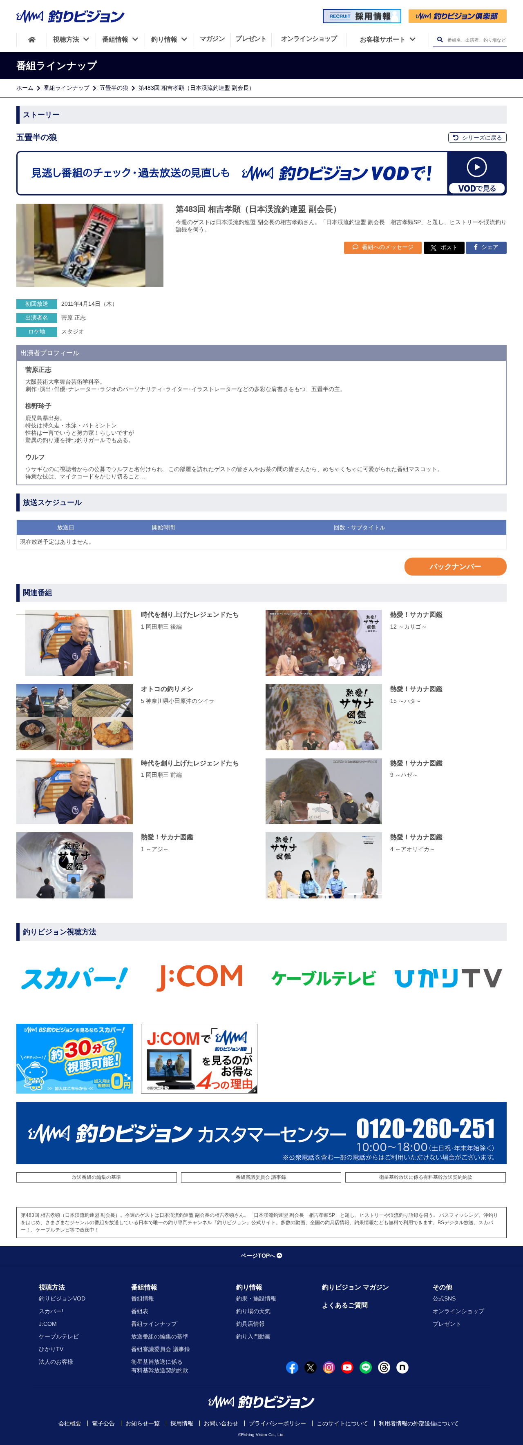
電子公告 (103, 1423)
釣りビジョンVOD (62, 1298)
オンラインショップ (458, 1311)
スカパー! (51, 1311)
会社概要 (69, 1423)
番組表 (139, 1311)
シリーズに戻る (481, 137)
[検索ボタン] (440, 40)
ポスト (449, 247)
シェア (489, 247)
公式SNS (444, 1298)
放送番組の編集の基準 (96, 1177)
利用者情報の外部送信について (419, 1423)
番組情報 (144, 1287)
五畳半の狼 (114, 87)
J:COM (48, 1324)
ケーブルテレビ (59, 1336)
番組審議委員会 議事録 (261, 1177)
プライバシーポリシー (277, 1423)
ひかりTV (51, 1349)
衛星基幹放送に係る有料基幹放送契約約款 (425, 1177)
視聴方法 (52, 1287)
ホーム (25, 87)
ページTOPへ (258, 1255)
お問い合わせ (221, 1423)
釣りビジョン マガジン (355, 1287)
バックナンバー (455, 566)
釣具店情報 (250, 1324)
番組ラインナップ (66, 87)
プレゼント (447, 1324)
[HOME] (32, 40)
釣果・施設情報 (256, 1298)
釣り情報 (249, 1287)
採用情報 (181, 1423)
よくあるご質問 (345, 1305)
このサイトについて (342, 1423)
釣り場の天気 (253, 1311)
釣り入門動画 (253, 1336)
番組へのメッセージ (386, 247)
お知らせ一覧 (142, 1423)
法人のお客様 (56, 1361)
